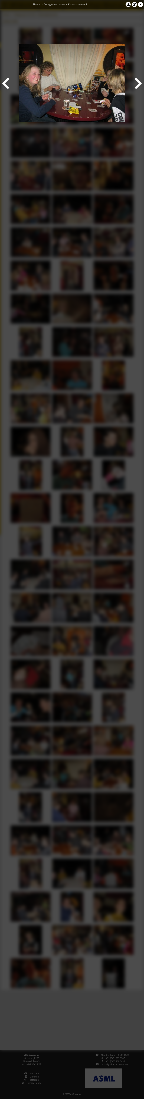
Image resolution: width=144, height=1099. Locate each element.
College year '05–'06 (54, 4)
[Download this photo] (128, 4)
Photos (36, 4)
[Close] (140, 4)
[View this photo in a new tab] (134, 4)
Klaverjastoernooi (77, 4)
